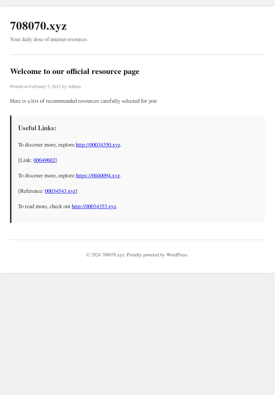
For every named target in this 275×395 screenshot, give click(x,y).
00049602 (44, 160)
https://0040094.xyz (98, 175)
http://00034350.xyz (98, 144)
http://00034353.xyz (94, 206)
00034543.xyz (60, 190)
